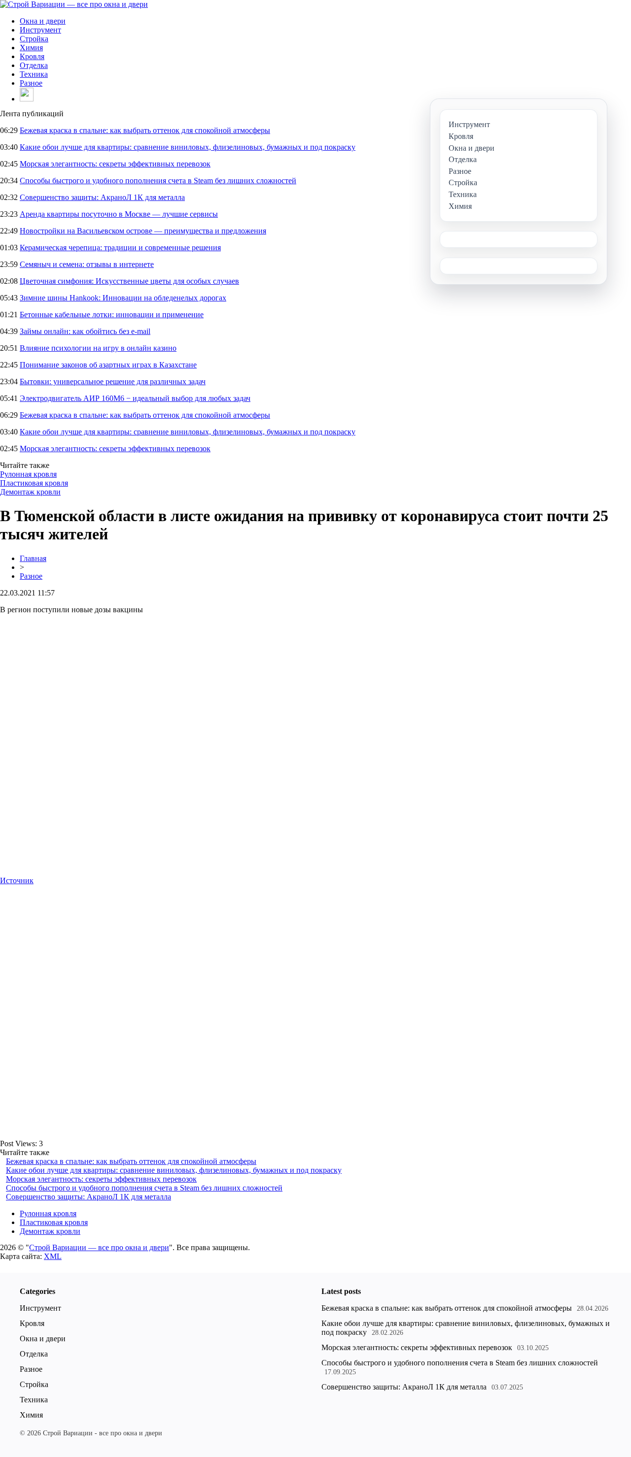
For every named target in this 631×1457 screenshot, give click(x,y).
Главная (33, 558)
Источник (17, 880)
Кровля (32, 56)
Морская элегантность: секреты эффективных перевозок (115, 164)
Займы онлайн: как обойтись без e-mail (85, 331)
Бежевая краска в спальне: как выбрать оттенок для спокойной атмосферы (145, 130)
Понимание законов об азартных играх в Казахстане (108, 365)
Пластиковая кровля (34, 483)
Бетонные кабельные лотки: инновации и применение (112, 314)
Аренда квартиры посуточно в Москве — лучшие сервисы (119, 214)
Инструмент (40, 30)
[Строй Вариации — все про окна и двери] (74, 4)
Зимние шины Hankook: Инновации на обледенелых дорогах (123, 298)
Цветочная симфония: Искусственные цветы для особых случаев (129, 281)
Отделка (34, 65)
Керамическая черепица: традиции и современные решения (120, 247)
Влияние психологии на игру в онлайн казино (98, 348)
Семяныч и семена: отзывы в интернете (87, 264)
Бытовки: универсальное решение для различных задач (113, 381)
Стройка (34, 38)
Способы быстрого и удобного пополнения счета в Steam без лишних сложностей (158, 180)
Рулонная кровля (28, 474)
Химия (31, 47)
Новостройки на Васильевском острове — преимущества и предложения (143, 231)
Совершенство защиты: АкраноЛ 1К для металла (102, 197)
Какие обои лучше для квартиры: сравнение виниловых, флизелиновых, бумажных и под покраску (187, 147)
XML (53, 1256)
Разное (31, 83)
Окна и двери (43, 21)
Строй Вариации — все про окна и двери (99, 1247)
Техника (34, 74)
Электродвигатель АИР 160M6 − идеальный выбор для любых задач (135, 398)
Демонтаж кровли (30, 492)
